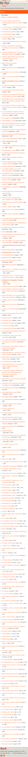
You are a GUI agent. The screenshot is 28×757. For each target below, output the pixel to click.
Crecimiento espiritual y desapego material (12, 650)
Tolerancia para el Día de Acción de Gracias (13, 655)
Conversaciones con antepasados (10, 548)
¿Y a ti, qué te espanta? (8, 593)
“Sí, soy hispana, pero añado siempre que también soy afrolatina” (13, 235)
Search (24, 1)
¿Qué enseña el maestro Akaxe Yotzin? (13, 313)
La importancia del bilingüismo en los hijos (12, 461)
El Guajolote (5, 591)
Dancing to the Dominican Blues (10, 646)
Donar (17, 1)
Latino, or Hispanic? (7, 490)
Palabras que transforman (8, 508)
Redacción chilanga (7, 631)
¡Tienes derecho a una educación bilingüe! (14, 379)
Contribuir (21, 1)
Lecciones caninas (7, 361)
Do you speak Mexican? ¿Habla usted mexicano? (14, 531)
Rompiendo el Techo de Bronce (11, 72)
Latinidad (4, 511)
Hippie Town (5, 459)
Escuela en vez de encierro (9, 304)
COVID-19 (13, 1)
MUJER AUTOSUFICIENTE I (10, 673)
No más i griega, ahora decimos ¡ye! (11, 582)
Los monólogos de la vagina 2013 (10, 521)
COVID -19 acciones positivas (10, 286)
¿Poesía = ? (7, 206)
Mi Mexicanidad (6, 639)
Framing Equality (7, 34)
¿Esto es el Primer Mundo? (9, 616)
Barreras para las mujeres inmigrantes (11, 702)
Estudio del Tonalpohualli (9, 323)
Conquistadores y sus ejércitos (10, 187)
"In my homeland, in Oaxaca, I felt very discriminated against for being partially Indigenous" (13, 113)
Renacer (4, 528)
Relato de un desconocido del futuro (11, 450)
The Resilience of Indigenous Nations (12, 157)
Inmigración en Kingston (8, 498)
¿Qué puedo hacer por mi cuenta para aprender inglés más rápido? (12, 365)
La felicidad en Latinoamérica (9, 466)
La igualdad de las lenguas (8, 576)
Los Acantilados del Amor (8, 727)
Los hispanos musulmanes (9, 426)
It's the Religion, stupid (8, 120)
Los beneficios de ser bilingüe (10, 387)
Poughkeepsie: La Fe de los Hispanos (11, 734)
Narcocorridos (5, 579)
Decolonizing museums (8, 249)
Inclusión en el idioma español (10, 309)
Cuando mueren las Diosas (9, 300)
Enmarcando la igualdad (9, 31)
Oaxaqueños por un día (8, 503)
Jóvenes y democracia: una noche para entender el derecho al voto (13, 57)
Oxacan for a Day (6, 506)
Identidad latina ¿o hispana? (9, 487)
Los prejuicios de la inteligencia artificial (13, 227)
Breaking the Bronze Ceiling (10, 67)
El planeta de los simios (8, 712)
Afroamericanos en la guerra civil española (12, 664)
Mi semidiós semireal (7, 744)
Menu (3, 12)
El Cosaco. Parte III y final (8, 543)
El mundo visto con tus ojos (9, 706)
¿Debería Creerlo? (6, 545)
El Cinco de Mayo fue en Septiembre (11, 565)
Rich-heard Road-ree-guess (9, 495)
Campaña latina (6, 683)
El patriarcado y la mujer (9, 150)
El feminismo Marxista (8, 255)
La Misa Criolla (6, 717)
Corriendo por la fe (7, 318)
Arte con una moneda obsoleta (10, 76)
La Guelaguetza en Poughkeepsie (10, 596)
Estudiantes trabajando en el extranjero (11, 693)
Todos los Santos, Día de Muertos (10, 690)
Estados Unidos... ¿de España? (10, 476)
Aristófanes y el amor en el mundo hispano (12, 603)
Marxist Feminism (7, 257)
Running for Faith (7, 320)
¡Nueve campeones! (7, 485)
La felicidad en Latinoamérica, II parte (12, 468)
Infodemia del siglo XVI (8, 166)
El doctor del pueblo (7, 500)
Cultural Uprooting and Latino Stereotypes (14, 134)
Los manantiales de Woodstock (11, 399)
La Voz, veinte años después (10, 138)
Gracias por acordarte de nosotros (10, 555)
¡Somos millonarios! (7, 636)
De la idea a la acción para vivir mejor (11, 676)
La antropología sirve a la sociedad (11, 662)
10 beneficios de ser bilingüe (9, 492)
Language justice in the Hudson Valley (13, 90)
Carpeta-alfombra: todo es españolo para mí (13, 586)
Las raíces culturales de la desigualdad (11, 612)
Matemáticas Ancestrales (9, 264)
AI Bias (4, 232)
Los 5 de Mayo (5, 518)
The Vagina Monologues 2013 (9, 523)
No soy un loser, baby (7, 741)
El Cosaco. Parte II (7, 562)
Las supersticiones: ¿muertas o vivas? (11, 722)
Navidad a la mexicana (8, 619)
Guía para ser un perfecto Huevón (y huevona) (13, 686)
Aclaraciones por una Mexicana (10, 738)
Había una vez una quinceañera (10, 574)
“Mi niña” (4, 552)
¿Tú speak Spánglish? (7, 659)
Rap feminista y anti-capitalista (11, 209)
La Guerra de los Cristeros (9, 328)
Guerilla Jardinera (6, 633)
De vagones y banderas (8, 720)
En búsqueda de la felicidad (9, 600)
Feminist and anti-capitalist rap (10, 214)
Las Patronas (5, 540)
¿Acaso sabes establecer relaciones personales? (14, 697)
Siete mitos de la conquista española (12, 202)
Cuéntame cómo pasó (7, 560)
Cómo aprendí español (7, 714)
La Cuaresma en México (8, 709)
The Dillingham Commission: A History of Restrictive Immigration (13, 347)
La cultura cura (6, 325)
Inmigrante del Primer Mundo (9, 729)
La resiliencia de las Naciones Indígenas (13, 153)
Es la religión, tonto (7, 118)
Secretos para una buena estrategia (10, 681)
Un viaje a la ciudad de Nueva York (11, 622)
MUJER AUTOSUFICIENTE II (10, 669)
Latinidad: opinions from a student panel (12, 513)
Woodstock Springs (7, 396)
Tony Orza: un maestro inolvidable (10, 536)
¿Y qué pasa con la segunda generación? (13, 331)
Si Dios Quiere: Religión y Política (10, 526)
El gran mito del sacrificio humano (11, 260)
